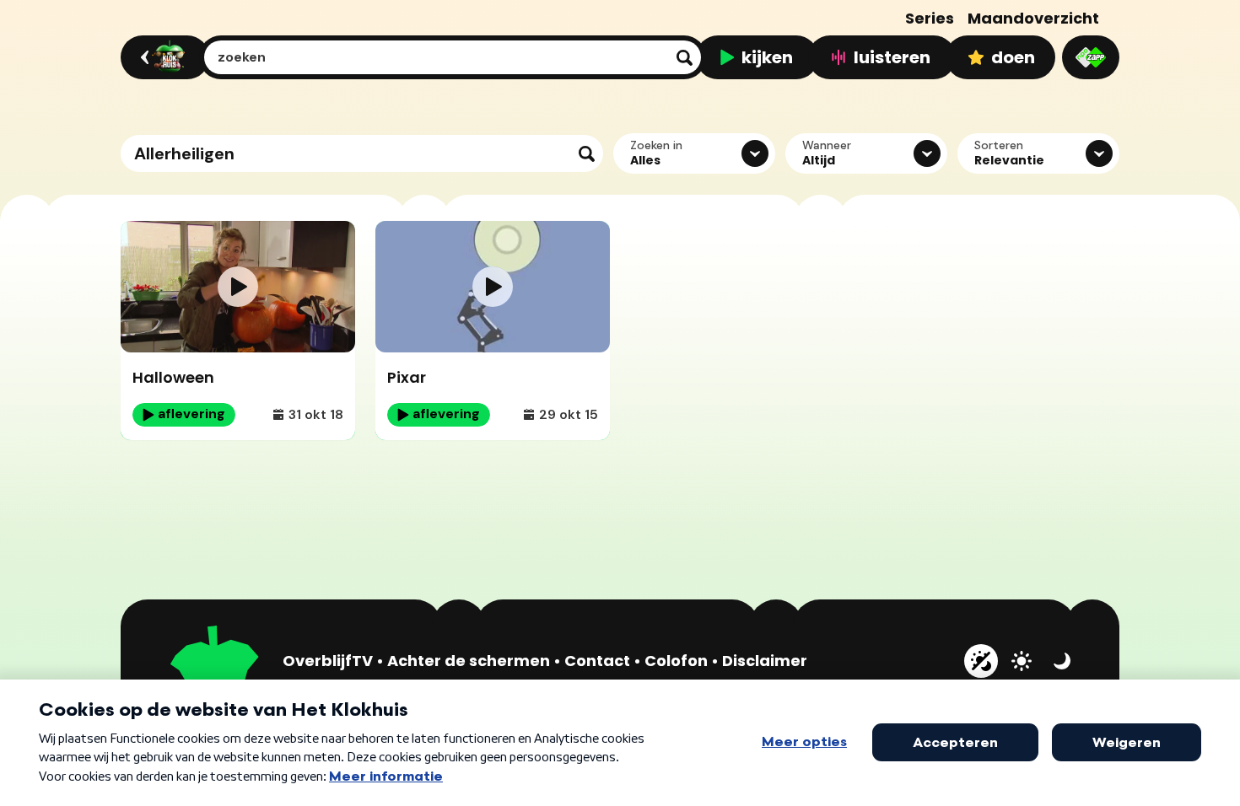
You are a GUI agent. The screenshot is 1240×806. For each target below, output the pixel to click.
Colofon (676, 660)
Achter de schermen (468, 660)
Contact (597, 660)
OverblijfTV (328, 660)
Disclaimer (764, 660)
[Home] (162, 57)
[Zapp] (1090, 57)
